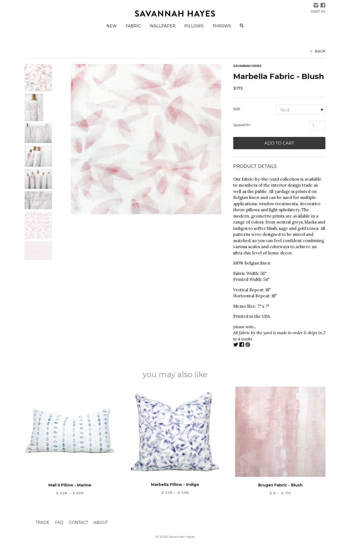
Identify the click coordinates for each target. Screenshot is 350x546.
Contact (78, 522)
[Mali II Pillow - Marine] (70, 432)
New (111, 26)
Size (236, 109)
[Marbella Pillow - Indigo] (175, 431)
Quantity (241, 125)
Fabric (133, 26)
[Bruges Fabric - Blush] (280, 432)
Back (320, 51)
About (101, 522)
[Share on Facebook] (241, 345)
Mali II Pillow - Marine (69, 485)
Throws (221, 26)
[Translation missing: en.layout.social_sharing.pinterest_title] (247, 345)
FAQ (59, 522)
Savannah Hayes (247, 66)
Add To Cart (279, 143)
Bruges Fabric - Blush (280, 485)
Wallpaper (163, 26)
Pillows (194, 26)
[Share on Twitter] (235, 345)
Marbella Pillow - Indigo (175, 484)
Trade (42, 522)
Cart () (318, 11)
